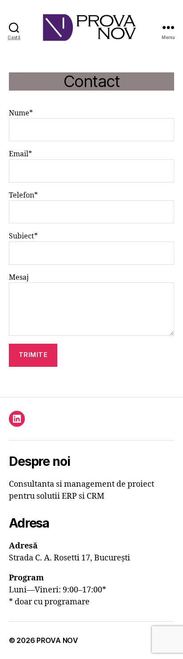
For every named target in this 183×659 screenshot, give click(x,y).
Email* (20, 154)
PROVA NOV (57, 640)
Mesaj (19, 277)
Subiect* (23, 236)
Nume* (21, 113)
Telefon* (23, 195)
